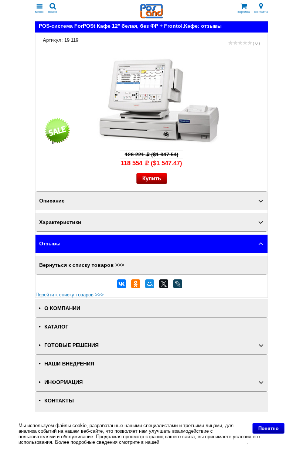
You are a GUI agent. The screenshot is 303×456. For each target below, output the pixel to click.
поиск (52, 12)
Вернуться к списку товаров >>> (81, 265)
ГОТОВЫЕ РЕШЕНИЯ (71, 345)
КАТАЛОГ (56, 327)
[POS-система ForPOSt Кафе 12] (158, 143)
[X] (163, 285)
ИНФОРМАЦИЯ (63, 382)
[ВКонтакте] (121, 285)
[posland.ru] (151, 17)
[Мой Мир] (149, 285)
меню (39, 12)
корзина (244, 12)
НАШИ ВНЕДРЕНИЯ (69, 364)
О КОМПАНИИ (62, 308)
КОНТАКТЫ (59, 401)
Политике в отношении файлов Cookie (203, 442)
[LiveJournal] (177, 285)
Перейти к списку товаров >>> (69, 294)
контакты (261, 12)
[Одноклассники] (135, 285)
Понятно (268, 428)
